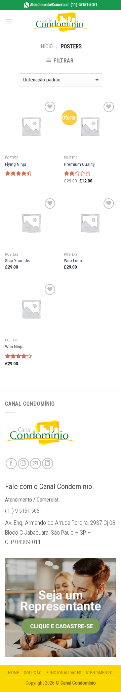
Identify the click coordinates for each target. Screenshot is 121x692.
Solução (33, 672)
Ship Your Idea (18, 260)
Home (13, 672)
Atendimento (99, 672)
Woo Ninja (14, 346)
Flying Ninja (15, 164)
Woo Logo (73, 260)
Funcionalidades (63, 672)
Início (46, 46)
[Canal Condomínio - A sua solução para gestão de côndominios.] (60, 22)
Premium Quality (79, 164)
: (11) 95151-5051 (63, 4)
